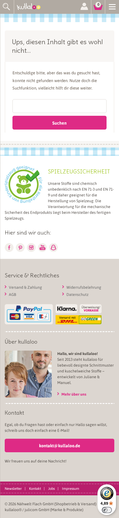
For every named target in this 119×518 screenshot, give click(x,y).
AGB (12, 294)
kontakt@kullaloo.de (59, 445)
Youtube (42, 247)
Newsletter (13, 488)
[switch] (107, 510)
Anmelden (84, 7)
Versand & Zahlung (25, 287)
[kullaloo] (30, 7)
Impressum (70, 488)
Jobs (51, 488)
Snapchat (53, 247)
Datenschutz (77, 294)
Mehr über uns (73, 394)
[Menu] (112, 6)
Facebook (9, 247)
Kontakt (35, 488)
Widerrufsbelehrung (83, 287)
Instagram (31, 247)
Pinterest (20, 247)
